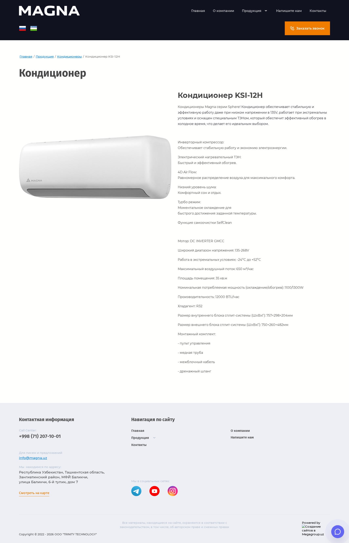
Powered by (311, 523)
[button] (307, 28)
